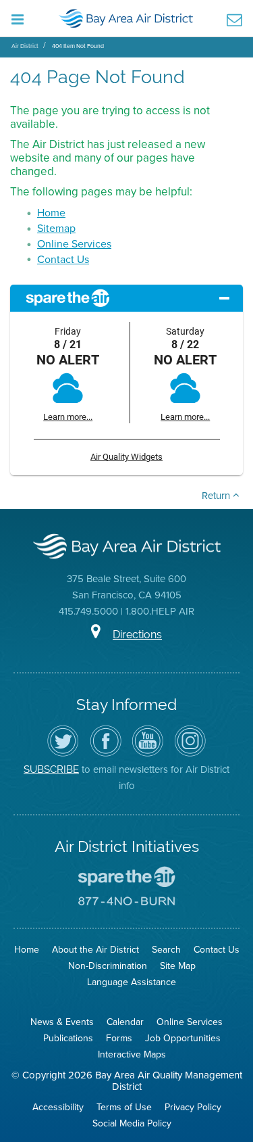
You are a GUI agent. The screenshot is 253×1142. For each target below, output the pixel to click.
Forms (119, 1038)
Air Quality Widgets (126, 456)
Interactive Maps (132, 1054)
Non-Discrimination (107, 966)
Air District (24, 46)
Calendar (125, 1022)
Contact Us (63, 259)
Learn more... (67, 416)
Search (166, 950)
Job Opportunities (183, 1038)
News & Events (62, 1022)
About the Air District (95, 950)
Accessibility (58, 1107)
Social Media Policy (131, 1123)
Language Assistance (131, 982)
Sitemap (56, 228)
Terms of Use (124, 1107)
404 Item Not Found (78, 46)
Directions (137, 634)
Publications (68, 1038)
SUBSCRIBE (51, 769)
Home (51, 212)
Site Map (178, 966)
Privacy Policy (193, 1107)
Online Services (74, 244)
